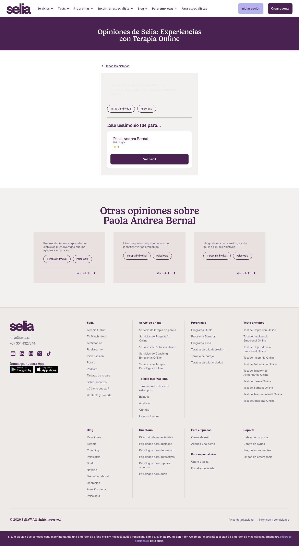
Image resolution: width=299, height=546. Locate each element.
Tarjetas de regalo (98, 375)
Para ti (91, 362)
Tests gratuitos (253, 322)
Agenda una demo (203, 443)
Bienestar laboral (98, 476)
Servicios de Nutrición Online (157, 347)
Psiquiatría (93, 456)
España (144, 396)
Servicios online (150, 322)
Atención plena (96, 489)
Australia (144, 403)
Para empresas (201, 430)
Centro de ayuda (254, 443)
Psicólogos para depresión (156, 450)
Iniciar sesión (250, 8)
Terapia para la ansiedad (207, 362)
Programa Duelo (201, 330)
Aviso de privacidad (241, 519)
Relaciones (94, 437)
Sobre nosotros (97, 382)
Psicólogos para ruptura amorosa (154, 465)
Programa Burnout (203, 336)
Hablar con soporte (255, 437)
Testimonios (94, 343)
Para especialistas (194, 8)
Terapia (91, 443)
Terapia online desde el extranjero (154, 388)
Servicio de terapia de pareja (157, 330)
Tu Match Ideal (96, 336)
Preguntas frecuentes (257, 450)
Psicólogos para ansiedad (155, 443)
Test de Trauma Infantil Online (262, 394)
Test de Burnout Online (258, 387)
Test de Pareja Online (257, 381)
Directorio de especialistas (156, 437)
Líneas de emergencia (257, 456)
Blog (90, 430)
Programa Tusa (201, 343)
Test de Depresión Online (259, 330)
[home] (19, 8)
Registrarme (95, 349)
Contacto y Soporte (99, 395)
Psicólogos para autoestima (157, 456)
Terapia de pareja (202, 356)
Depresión (93, 482)
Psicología (93, 495)
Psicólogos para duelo (153, 473)
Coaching (93, 450)
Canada (144, 409)
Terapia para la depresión (207, 349)
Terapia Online (96, 330)
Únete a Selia (199, 461)
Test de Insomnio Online (259, 357)
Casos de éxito (200, 437)
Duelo (90, 463)
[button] (45, 8)
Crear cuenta (280, 8)
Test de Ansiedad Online (259, 400)
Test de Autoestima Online (260, 364)
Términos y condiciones (274, 519)
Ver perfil (149, 159)
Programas (198, 322)
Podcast (92, 369)
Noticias (92, 469)
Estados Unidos (149, 416)
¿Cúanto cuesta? (98, 388)
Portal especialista (203, 468)
